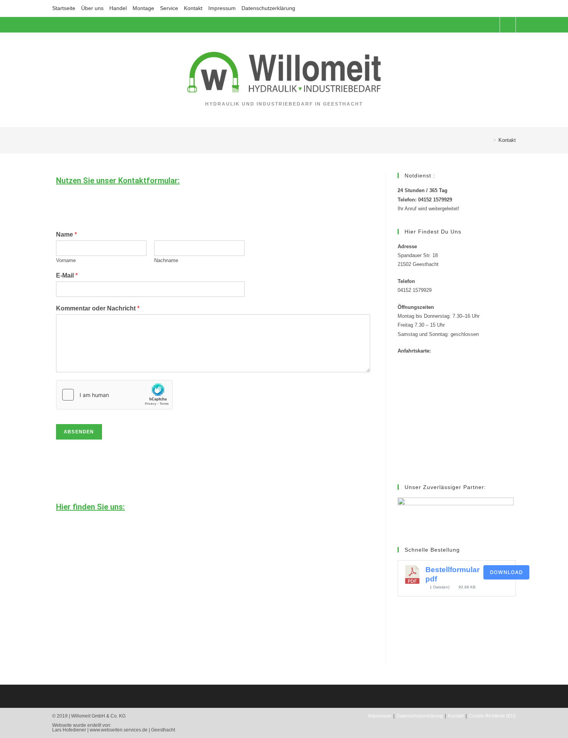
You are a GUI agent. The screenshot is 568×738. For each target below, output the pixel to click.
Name (66, 234)
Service (169, 8)
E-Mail (67, 275)
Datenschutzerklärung (269, 8)
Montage (143, 8)
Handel (118, 8)
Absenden (79, 432)
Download (506, 572)
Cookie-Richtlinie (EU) (492, 716)
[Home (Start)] (489, 140)
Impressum (222, 8)
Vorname (66, 260)
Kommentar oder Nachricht (97, 308)
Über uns (92, 8)
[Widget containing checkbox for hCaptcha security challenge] (114, 394)
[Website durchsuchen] (507, 25)
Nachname (166, 260)
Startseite (63, 8)
